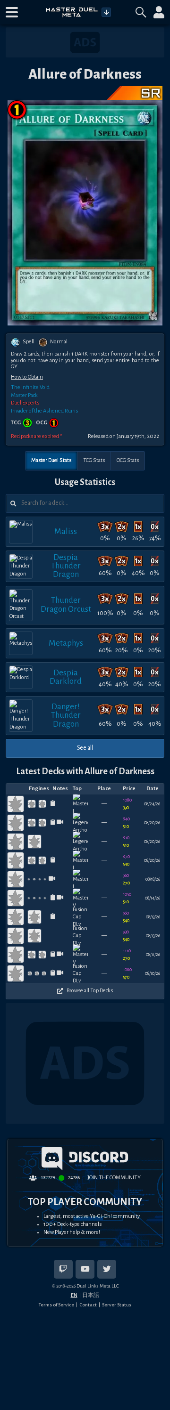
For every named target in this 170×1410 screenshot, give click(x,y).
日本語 (90, 1295)
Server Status (116, 1304)
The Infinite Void (30, 387)
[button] (12, 12)
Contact (88, 1304)
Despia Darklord (66, 677)
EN (74, 1295)
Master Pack (24, 395)
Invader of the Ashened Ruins (44, 411)
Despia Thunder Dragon (66, 566)
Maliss (65, 531)
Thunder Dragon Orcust (66, 604)
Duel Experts (25, 403)
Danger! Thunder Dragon (66, 715)
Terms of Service (56, 1304)
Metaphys (66, 643)
